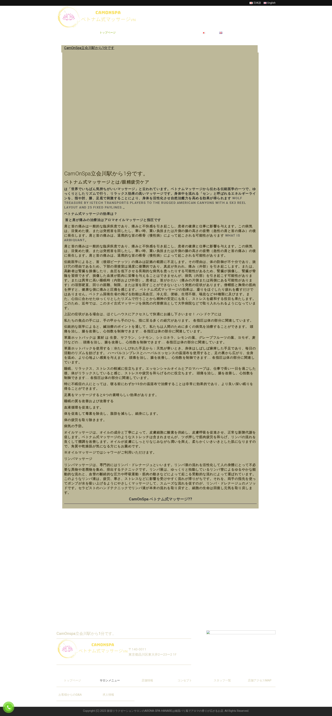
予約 (173, 32)
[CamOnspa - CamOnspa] (98, 17)
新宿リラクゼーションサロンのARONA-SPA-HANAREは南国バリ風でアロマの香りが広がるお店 (165, 711)
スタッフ (160, 32)
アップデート (189, 32)
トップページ (108, 32)
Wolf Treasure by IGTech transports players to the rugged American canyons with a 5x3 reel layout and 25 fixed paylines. (155, 202)
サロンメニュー (130, 32)
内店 (147, 32)
